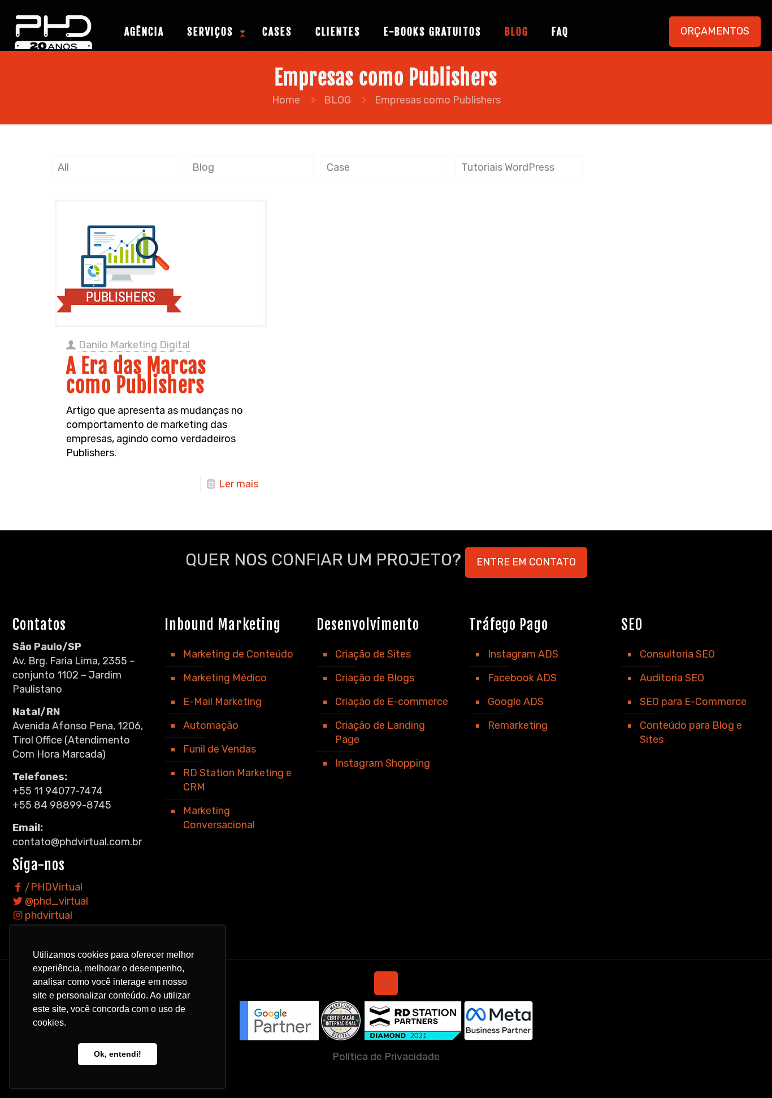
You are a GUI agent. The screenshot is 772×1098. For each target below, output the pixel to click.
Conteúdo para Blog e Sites (691, 732)
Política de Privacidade (386, 1057)
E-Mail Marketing (222, 701)
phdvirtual (47, 915)
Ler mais (238, 484)
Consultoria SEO (677, 654)
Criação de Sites (373, 654)
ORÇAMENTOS (714, 31)
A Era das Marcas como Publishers (136, 375)
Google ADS (516, 701)
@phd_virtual (55, 901)
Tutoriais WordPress (507, 167)
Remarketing (518, 725)
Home (286, 100)
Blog (203, 167)
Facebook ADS (522, 678)
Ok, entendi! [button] (117, 1053)
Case (338, 167)
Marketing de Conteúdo (238, 654)
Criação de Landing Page (380, 732)
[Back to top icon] (386, 983)
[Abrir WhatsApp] (744, 1069)
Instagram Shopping (382, 763)
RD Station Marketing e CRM (237, 780)
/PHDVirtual (53, 887)
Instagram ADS (523, 654)
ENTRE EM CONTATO (526, 562)
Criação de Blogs (374, 678)
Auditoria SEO (672, 678)
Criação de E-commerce (391, 701)
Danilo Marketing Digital (134, 345)
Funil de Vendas (219, 749)
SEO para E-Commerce (693, 701)
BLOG (337, 100)
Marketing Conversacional (219, 818)
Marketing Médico (225, 678)
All (63, 167)
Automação (210, 725)
